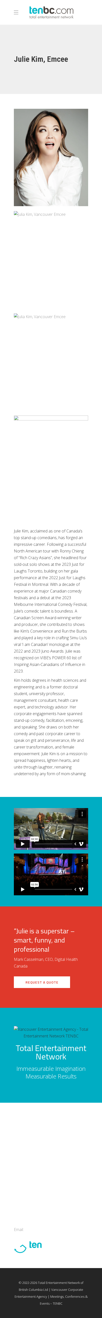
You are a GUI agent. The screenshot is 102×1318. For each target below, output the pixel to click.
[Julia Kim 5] (51, 464)
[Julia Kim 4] (51, 362)
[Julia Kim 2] (51, 157)
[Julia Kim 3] (51, 259)
